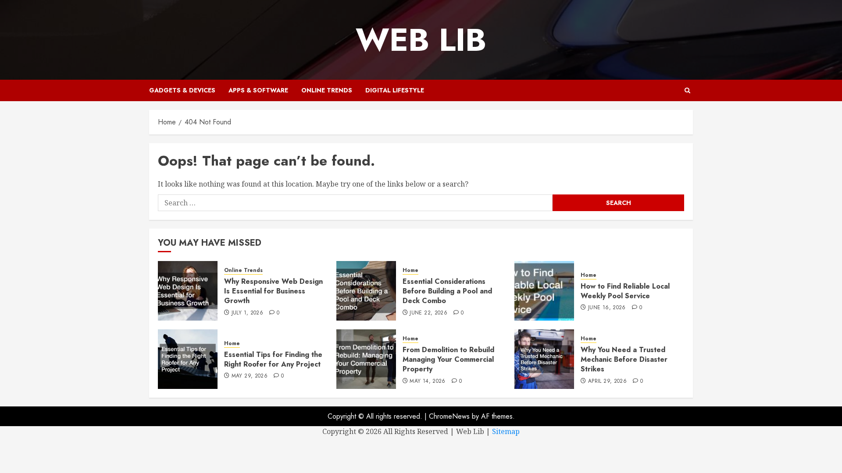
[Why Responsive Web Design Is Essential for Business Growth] (188, 291)
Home (410, 270)
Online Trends (326, 90)
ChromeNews (449, 416)
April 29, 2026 (607, 381)
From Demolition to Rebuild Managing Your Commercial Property (448, 359)
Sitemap (506, 431)
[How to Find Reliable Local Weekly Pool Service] (544, 291)
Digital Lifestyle (394, 90)
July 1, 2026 (247, 313)
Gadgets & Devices (182, 90)
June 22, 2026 (428, 313)
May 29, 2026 (250, 376)
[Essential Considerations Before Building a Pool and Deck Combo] (366, 291)
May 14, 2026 (427, 381)
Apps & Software (258, 90)
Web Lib (421, 40)
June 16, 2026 (607, 307)
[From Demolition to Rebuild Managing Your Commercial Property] (366, 359)
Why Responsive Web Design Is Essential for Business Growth (273, 291)
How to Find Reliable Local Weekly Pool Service (625, 291)
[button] (687, 90)
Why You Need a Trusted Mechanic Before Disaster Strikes (624, 359)
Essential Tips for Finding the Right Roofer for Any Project (273, 359)
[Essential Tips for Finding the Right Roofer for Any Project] (188, 359)
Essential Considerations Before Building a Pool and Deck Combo (447, 291)
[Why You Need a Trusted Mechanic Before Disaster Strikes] (544, 359)
